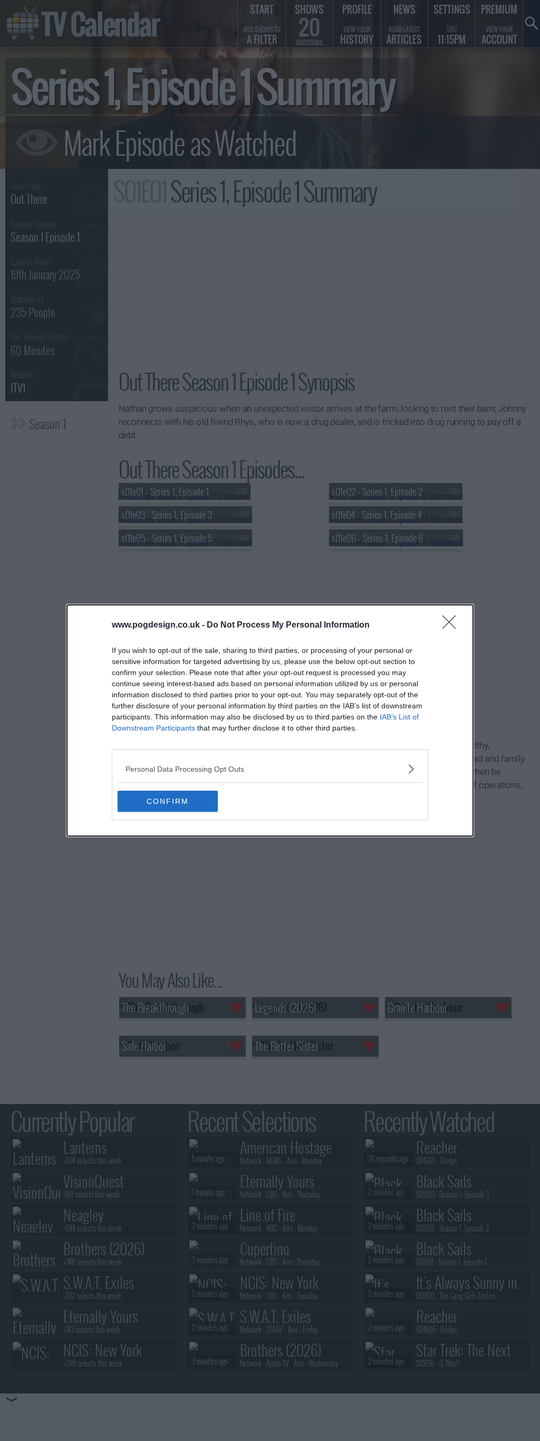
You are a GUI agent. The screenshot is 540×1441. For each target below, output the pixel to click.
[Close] (452, 625)
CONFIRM (168, 801)
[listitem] (270, 768)
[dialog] (270, 720)
